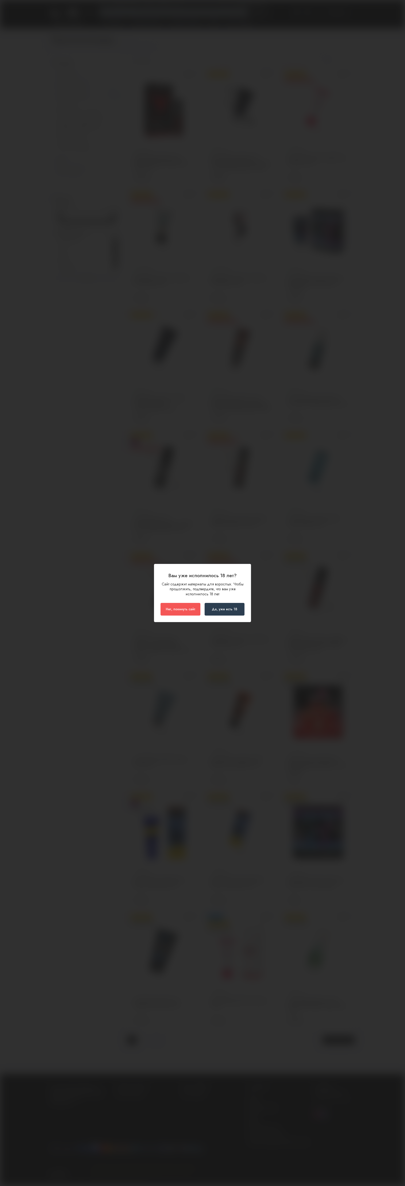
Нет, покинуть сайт (180, 609)
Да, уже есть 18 (224, 609)
